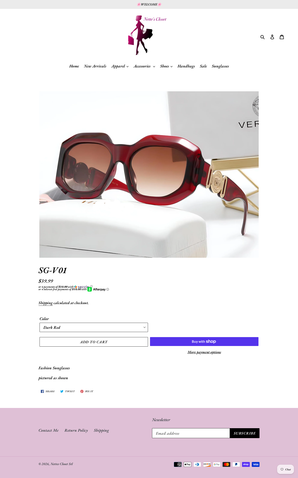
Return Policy (76, 430)
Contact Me (48, 430)
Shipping (46, 302)
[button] (149, 287)
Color (44, 318)
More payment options (204, 352)
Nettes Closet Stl (61, 464)
